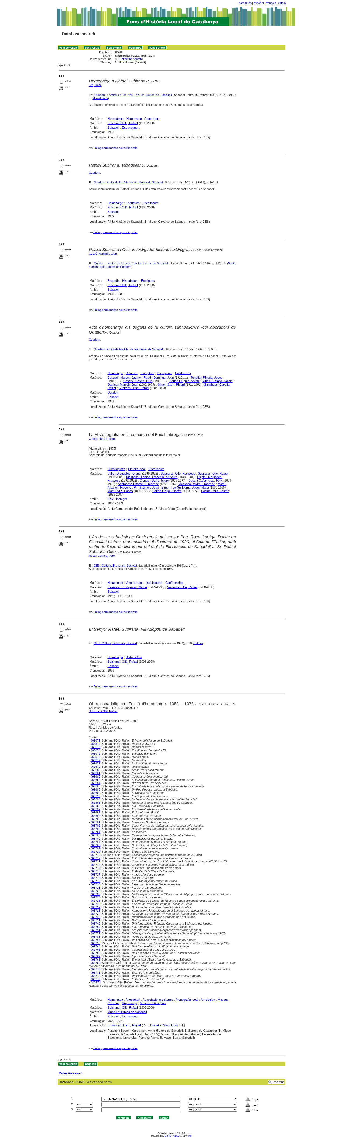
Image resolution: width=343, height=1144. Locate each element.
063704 (95, 832)
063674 (95, 750)
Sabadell (113, 127)
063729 (95, 913)
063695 (95, 802)
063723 (95, 894)
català (282, 3)
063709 (95, 848)
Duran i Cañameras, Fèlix (205, 480)
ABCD (176, 1135)
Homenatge (134, 118)
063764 (95, 946)
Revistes (132, 373)
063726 (95, 904)
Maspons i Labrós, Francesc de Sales (152, 477)
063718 (95, 878)
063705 (95, 835)
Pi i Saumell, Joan (146, 487)
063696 (95, 806)
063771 (95, 972)
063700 (95, 819)
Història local (137, 469)
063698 (95, 812)
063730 (95, 917)
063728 (95, 910)
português (245, 3)
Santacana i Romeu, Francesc (138, 484)
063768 (95, 959)
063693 (95, 796)
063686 (95, 789)
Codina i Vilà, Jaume (215, 491)
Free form (278, 1082)
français (271, 3)
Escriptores (164, 373)
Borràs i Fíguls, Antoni (184, 381)
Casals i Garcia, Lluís (138, 381)
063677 (95, 760)
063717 (95, 874)
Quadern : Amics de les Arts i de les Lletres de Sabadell (133, 95)
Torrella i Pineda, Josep (206, 377)
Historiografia (116, 469)
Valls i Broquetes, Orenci (124, 473)
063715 (95, 868)
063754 (95, 940)
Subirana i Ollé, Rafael (123, 123)
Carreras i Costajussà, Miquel (127, 587)
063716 (95, 871)
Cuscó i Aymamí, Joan (103, 253)
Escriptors (133, 203)
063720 (95, 884)
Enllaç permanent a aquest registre (115, 148)
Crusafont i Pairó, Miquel (124, 1025)
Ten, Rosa (95, 85)
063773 (95, 979)
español (259, 3)
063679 (95, 766)
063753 (95, 936)
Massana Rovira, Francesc (196, 484)
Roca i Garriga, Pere (102, 555)
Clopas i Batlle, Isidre (102, 438)
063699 (95, 815)
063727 (95, 907)
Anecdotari (133, 999)
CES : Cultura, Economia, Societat (115, 565)
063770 (95, 969)
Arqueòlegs (152, 118)
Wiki (190, 1135)
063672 (95, 744)
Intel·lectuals (154, 582)
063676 (95, 757)
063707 (95, 842)
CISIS (168, 1135)
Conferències (174, 582)
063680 (95, 770)
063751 (95, 930)
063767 (95, 956)
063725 (95, 900)
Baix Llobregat (117, 499)
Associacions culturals (158, 999)
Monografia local (187, 999)
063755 (95, 943)
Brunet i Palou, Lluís (164, 1025)
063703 (95, 829)
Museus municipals (153, 1003)
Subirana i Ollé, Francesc (178, 473)
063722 (95, 891)
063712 (95, 858)
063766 (95, 953)
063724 (95, 897)
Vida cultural (134, 582)
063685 (95, 786)
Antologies (208, 999)
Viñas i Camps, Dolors (217, 381)
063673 (95, 747)
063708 (95, 845)
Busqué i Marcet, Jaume (124, 377)
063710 (95, 851)
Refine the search (130, 59)
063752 (95, 933)
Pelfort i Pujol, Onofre (167, 491)
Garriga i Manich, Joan (123, 384)
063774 (96, 982)
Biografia (113, 280)
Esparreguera (131, 127)
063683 (95, 779)
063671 (95, 740)
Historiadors (116, 118)
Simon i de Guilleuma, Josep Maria (185, 487)
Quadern (94, 172)
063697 (95, 809)
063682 (95, 776)
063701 (95, 822)
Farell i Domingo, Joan (159, 377)
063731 (95, 920)
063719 (95, 881)
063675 (95, 753)
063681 (95, 773)
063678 (95, 763)
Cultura (198, 643)
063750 (95, 927)
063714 (95, 864)
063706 (95, 838)
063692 (95, 793)
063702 (95, 825)
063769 (95, 962)
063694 (95, 799)
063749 (95, 923)
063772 (95, 976)
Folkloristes (183, 373)
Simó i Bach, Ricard (171, 384)
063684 (95, 783)
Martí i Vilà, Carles (120, 491)
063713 (95, 861)
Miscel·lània (100, 98)
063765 (95, 949)
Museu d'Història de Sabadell (127, 1012)
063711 (95, 855)
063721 (95, 887)
